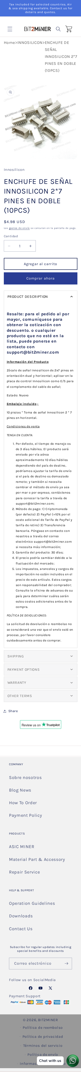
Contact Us (21, 928)
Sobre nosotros (25, 777)
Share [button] (13, 711)
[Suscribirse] (66, 963)
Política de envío (42, 1054)
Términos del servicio (43, 1045)
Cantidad (11, 236)
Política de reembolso (43, 1027)
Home (9, 42)
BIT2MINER (48, 1020)
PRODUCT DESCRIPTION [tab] (27, 296)
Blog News (20, 790)
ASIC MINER (21, 846)
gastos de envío (19, 228)
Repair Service (24, 872)
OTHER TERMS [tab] (19, 696)
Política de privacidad (42, 1036)
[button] (9, 28)
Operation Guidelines (32, 903)
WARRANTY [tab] (16, 682)
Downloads (21, 916)
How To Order (23, 802)
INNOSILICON (30, 42)
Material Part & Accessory (37, 859)
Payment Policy (25, 815)
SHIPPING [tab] (15, 656)
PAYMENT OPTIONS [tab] (23, 669)
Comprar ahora (40, 278)
